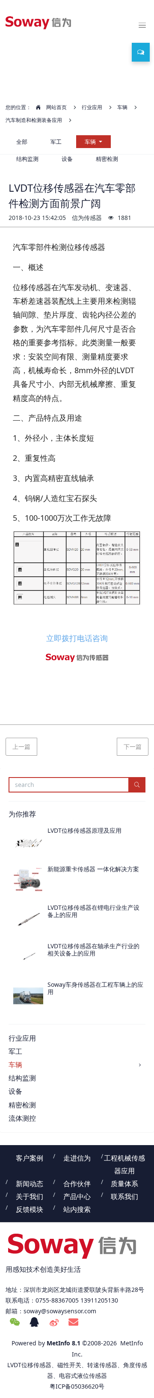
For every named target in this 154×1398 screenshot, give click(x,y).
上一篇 (21, 746)
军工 (56, 141)
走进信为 (77, 1158)
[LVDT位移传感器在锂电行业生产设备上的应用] (28, 919)
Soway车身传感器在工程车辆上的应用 (95, 988)
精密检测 (22, 1105)
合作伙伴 (77, 1183)
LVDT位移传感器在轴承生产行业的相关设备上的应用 (93, 949)
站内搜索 (77, 1209)
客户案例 (29, 1158)
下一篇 (133, 746)
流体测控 (22, 1118)
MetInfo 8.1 (63, 1343)
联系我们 (124, 1196)
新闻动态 (29, 1183)
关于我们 (29, 1196)
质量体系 (124, 1183)
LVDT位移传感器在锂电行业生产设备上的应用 (93, 911)
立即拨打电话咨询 (77, 638)
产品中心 (77, 1196)
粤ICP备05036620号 (77, 1386)
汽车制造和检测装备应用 (34, 120)
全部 (21, 141)
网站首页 (56, 107)
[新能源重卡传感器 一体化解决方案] (28, 881)
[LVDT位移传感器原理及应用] (28, 842)
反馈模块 (29, 1209)
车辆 (122, 107)
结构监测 (22, 1078)
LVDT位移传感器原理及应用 (84, 830)
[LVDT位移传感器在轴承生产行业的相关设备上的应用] (28, 958)
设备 (15, 1091)
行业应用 (92, 107)
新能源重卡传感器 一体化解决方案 (93, 869)
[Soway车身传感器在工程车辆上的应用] (28, 996)
